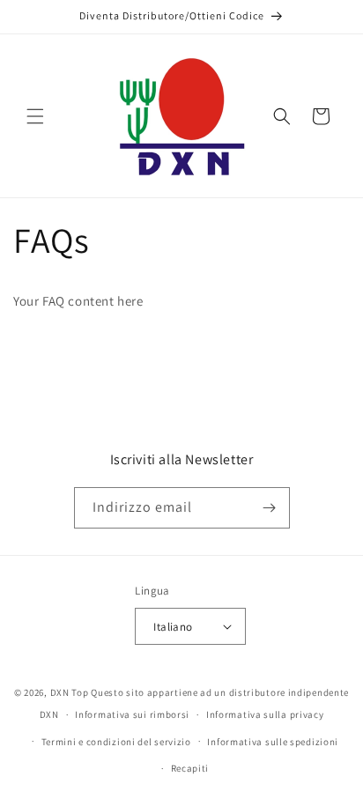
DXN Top (69, 692)
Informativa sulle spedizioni (272, 742)
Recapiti (190, 768)
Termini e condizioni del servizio (116, 742)
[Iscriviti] (269, 508)
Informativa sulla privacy (265, 714)
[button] (35, 116)
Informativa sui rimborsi (132, 714)
